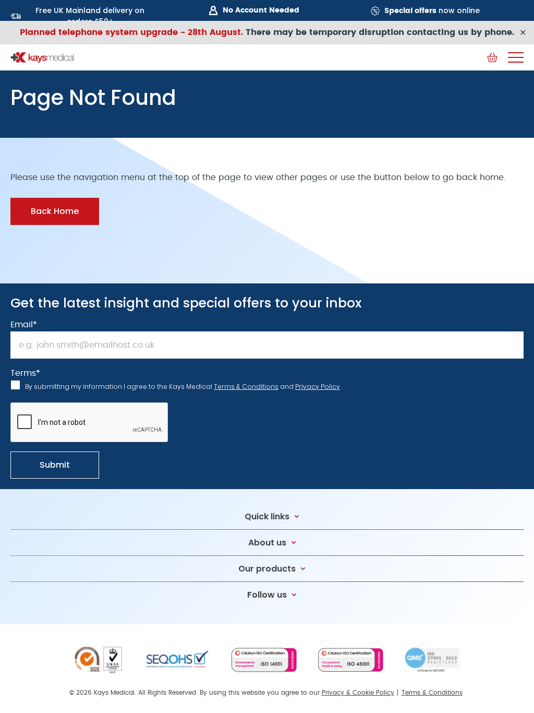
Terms (25, 373)
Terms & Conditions (246, 386)
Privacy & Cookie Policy (358, 693)
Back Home (55, 211)
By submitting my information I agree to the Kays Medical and (182, 386)
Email (23, 324)
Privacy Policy (317, 386)
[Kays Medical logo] (42, 57)
